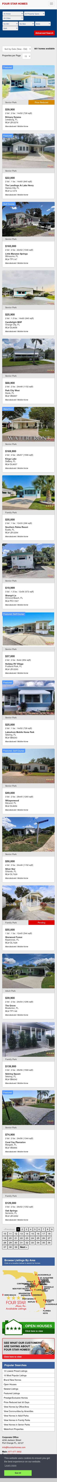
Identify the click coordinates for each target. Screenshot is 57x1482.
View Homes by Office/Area (16, 1406)
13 (21, 1233)
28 (4, 1242)
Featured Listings (12, 1393)
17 (43, 1233)
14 (27, 1233)
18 (49, 1233)
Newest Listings (11, 1388)
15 (32, 1233)
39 (16, 1247)
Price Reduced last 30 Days (16, 1402)
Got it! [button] (18, 1473)
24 (32, 1238)
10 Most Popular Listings (15, 1375)
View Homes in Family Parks (17, 1420)
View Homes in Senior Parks (17, 1424)
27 (49, 1238)
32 (27, 1242)
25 (38, 1238)
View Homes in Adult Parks (16, 1415)
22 (21, 1238)
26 (43, 1238)
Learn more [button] (10, 1465)
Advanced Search (44, 32)
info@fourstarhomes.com (14, 1447)
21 (16, 1238)
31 (21, 1242)
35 (43, 1242)
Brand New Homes (12, 1379)
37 (4, 1247)
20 (10, 1238)
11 (10, 1233)
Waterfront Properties (13, 1429)
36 (49, 1242)
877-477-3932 (14, 1451)
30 (16, 1242)
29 (10, 1242)
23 (27, 1238)
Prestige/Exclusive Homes (16, 1397)
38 (10, 1247)
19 (4, 1238)
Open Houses (10, 1384)
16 (38, 1233)
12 (16, 1233)
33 (32, 1242)
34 (38, 1242)
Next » (23, 1247)
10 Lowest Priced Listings (15, 1370)
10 (4, 1233)
